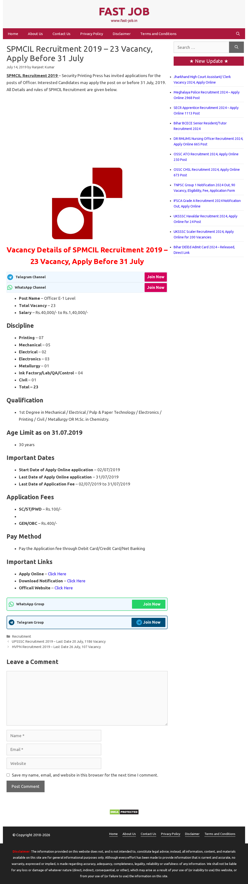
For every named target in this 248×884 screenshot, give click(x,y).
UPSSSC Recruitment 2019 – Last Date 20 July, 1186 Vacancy (59, 641)
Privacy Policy (91, 34)
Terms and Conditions (158, 34)
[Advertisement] (87, 129)
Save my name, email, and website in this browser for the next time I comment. (85, 775)
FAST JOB (124, 11)
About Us (35, 34)
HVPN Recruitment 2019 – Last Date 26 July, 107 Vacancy (56, 647)
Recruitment (21, 636)
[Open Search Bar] (238, 33)
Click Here (57, 573)
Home (13, 34)
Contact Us (61, 34)
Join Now (155, 277)
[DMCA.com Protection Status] (124, 813)
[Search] (236, 47)
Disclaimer (122, 34)
